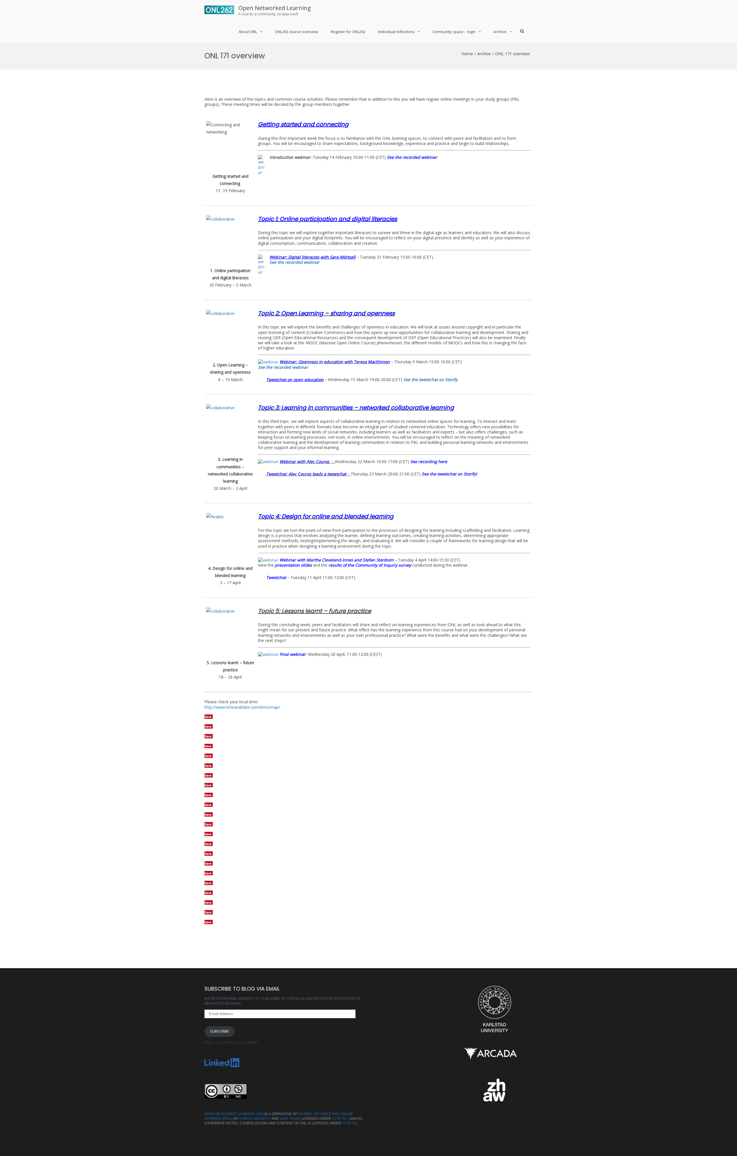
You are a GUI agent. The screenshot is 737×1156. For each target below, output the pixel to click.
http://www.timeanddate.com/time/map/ (242, 707)
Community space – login (454, 31)
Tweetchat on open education (295, 379)
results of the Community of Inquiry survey (369, 565)
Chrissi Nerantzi (255, 1118)
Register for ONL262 (348, 31)
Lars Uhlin (290, 1118)
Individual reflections (396, 31)
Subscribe (219, 1031)
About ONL (248, 31)
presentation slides (293, 565)
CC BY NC (339, 1118)
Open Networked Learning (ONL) (234, 1113)
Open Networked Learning (274, 8)
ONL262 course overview (296, 31)
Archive (499, 31)
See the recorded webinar (412, 157)
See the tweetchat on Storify (430, 379)
